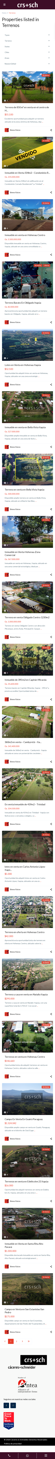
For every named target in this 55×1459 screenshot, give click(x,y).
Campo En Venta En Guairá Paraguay (24, 1119)
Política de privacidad (12, 1443)
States (7, 46)
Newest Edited (10, 64)
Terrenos (8, 41)
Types (7, 35)
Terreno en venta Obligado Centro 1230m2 (27, 617)
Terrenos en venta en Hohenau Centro (25, 1056)
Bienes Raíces (15, 130)
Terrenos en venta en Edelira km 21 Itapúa (26, 1181)
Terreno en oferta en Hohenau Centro (24, 932)
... (42, 122)
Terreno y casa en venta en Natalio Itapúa (26, 994)
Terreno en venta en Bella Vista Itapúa (24, 489)
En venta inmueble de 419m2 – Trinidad (25, 804)
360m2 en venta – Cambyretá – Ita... (23, 742)
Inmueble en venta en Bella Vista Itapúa (25, 427)
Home (4, 13)
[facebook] (6, 1405)
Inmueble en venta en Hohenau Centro (25, 235)
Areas (7, 58)
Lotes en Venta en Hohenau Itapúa (23, 364)
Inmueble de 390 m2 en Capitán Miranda (25, 679)
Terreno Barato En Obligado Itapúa (23, 302)
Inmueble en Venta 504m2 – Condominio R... (27, 172)
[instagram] (13, 1405)
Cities (7, 52)
